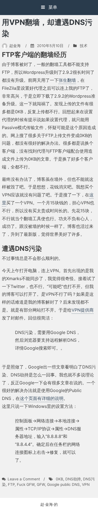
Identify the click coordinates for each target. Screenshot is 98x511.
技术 (83, 45)
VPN (86, 484)
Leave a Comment (24, 479)
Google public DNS (63, 484)
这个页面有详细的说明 (41, 398)
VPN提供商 (83, 310)
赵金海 (15, 45)
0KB (59, 479)
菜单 (52, 7)
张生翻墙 (67, 80)
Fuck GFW (26, 484)
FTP (11, 484)
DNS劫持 (73, 479)
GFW (41, 484)
